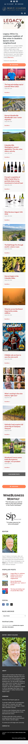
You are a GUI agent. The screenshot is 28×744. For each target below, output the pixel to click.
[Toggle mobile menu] (25, 13)
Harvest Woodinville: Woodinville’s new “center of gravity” (13, 117)
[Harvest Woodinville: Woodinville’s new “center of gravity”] (14, 103)
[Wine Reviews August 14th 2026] (14, 200)
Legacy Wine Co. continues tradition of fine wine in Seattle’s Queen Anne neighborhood (13, 38)
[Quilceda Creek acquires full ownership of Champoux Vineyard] (14, 413)
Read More (7, 92)
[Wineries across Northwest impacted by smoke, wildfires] (14, 296)
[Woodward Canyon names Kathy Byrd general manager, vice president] (14, 446)
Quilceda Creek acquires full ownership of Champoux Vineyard (14, 426)
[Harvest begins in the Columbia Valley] (14, 264)
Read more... (10, 57)
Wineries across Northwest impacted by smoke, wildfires (14, 311)
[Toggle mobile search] (22, 13)
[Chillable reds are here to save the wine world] (14, 337)
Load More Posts (14, 474)
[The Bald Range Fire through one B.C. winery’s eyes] (14, 232)
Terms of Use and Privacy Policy (19, 738)
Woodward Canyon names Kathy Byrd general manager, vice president (13, 459)
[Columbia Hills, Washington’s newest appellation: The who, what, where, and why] (14, 135)
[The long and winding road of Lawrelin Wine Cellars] (14, 74)
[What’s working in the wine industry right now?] (14, 378)
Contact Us (5, 726)
